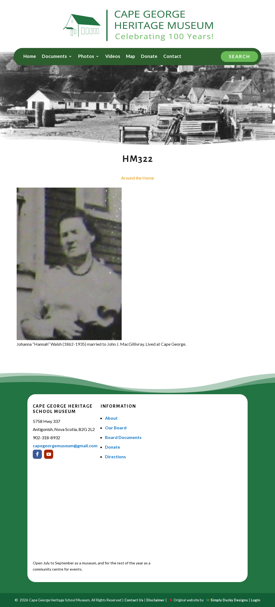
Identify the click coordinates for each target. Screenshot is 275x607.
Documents (54, 56)
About (111, 417)
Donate (149, 56)
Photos (86, 56)
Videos (112, 56)
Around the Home (137, 177)
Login (255, 600)
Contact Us (133, 600)
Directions (115, 456)
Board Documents (123, 437)
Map (130, 56)
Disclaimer (155, 600)
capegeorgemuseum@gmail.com (65, 445)
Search (239, 56)
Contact (172, 56)
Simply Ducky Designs (229, 600)
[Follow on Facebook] (37, 454)
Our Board (115, 427)
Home (29, 56)
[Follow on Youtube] (48, 454)
